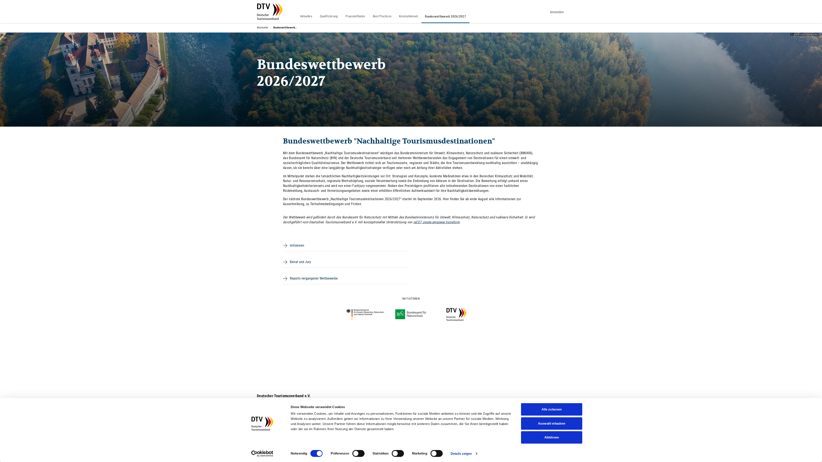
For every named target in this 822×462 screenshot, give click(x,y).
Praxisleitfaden (355, 16)
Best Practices (382, 16)
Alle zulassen (552, 409)
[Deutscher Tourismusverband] (270, 11)
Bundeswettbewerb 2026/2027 (445, 16)
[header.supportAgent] (540, 12)
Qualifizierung (329, 16)
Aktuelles (306, 16)
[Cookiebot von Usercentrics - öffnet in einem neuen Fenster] (262, 453)
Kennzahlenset (408, 16)
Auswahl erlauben (551, 423)
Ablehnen (551, 437)
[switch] (358, 453)
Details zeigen (461, 453)
